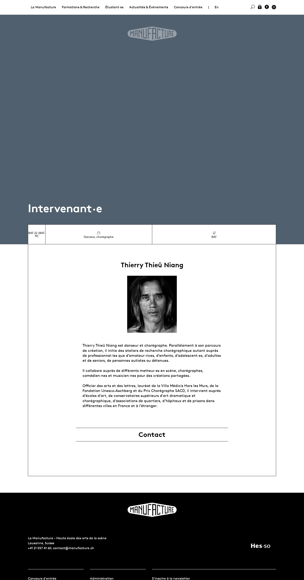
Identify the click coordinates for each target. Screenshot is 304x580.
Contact (152, 435)
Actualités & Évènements (148, 7)
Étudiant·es (114, 7)
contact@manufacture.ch (73, 548)
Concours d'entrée (188, 7)
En (217, 7)
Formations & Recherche (80, 7)
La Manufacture (43, 7)
